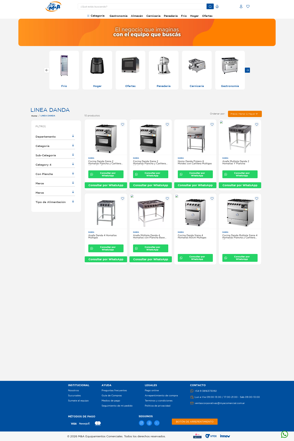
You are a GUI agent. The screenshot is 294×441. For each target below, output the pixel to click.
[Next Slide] (247, 70)
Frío (184, 15)
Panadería (171, 15)
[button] (55, 137)
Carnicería (153, 15)
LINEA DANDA (47, 115)
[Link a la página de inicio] (34, 115)
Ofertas (207, 15)
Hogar (194, 15)
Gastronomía (118, 15)
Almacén (137, 15)
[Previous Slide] (47, 70)
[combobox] (143, 6)
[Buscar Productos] (210, 6)
